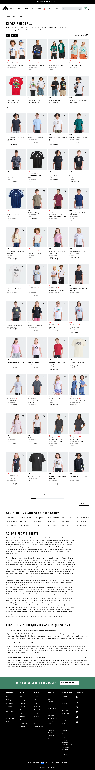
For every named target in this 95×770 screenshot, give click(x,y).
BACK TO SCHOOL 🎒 (38, 9)
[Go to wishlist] (89, 9)
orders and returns (73, 5)
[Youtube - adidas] (82, 722)
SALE (50, 9)
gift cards (82, 5)
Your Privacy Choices (34, 762)
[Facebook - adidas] (82, 697)
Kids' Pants (52, 525)
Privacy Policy (49, 762)
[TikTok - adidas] (82, 717)
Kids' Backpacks (25, 518)
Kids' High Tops (39, 518)
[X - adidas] (82, 707)
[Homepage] (5, 8)
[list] (40, 35)
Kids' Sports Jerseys (38, 525)
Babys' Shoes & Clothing (11, 525)
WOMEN (19, 9)
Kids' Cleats (52, 521)
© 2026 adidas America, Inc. (47, 767)
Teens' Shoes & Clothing (11, 518)
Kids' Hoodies (38, 521)
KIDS (26, 9)
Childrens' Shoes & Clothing (12, 522)
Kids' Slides (66, 525)
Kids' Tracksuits (81, 525)
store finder (61, 5)
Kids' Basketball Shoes (53, 518)
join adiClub (89, 5)
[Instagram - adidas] (82, 702)
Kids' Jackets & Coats (25, 525)
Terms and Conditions (60, 762)
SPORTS (57, 9)
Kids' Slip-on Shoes (82, 518)
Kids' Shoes (24, 521)
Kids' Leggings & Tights (82, 522)
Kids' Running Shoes (67, 518)
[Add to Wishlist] (23, 42)
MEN (12, 9)
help (66, 5)
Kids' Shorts (66, 521)
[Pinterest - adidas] (82, 712)
